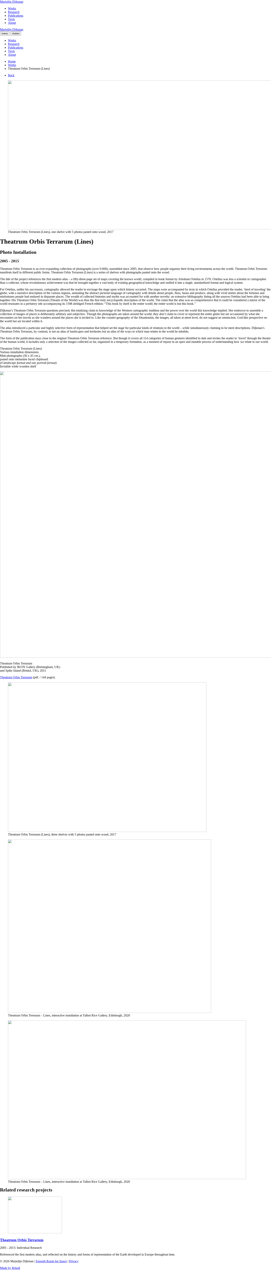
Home (12, 61)
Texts (11, 19)
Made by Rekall (10, 1268)
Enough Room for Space (51, 1261)
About (12, 22)
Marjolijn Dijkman (11, 1)
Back (11, 75)
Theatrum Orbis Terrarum (16, 677)
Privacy (74, 1261)
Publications (15, 15)
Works (12, 8)
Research (13, 12)
